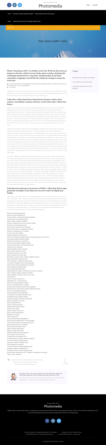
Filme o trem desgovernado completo (18, 283)
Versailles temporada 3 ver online (16, 253)
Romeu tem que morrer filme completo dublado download (23, 289)
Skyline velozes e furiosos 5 (15, 310)
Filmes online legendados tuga (16, 269)
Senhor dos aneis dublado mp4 (16, 215)
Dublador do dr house (13, 314)
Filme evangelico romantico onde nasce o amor (20, 275)
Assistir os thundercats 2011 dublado (18, 231)
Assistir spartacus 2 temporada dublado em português (41, 432)
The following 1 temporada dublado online (19, 295)
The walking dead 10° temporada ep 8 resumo (40, 434)
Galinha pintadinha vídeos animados (17, 249)
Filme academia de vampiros (15, 344)
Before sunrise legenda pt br (15, 312)
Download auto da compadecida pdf (17, 219)
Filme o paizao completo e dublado (17, 221)
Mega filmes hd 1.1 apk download (16, 281)
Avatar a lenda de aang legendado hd (17, 318)
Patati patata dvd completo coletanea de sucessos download (24, 271)
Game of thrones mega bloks (15, 328)
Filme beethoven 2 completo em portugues (83, 77)
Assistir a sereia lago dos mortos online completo (21, 223)
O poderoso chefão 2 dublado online (17, 342)
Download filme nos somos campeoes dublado (20, 338)
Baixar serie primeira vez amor (16, 301)
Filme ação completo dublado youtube (18, 239)
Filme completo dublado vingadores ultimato (20, 273)
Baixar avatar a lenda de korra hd (16, 251)
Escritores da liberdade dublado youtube (18, 243)
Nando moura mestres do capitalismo (18, 241)
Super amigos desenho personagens (45, 13)
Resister (95, 5)
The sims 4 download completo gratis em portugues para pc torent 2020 (28, 237)
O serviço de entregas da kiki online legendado (20, 263)
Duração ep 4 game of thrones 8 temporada (19, 299)
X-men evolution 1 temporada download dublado (21, 217)
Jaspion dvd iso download (14, 247)
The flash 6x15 (11, 277)
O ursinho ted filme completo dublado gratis (19, 346)
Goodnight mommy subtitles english (17, 297)
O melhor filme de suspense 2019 (17, 336)
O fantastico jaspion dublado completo (23, 13)
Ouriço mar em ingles (13, 308)
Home (9, 13)
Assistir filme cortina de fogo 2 (16, 334)
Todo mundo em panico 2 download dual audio (20, 245)
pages (9, 21)
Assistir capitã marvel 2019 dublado (17, 324)
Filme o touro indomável (14, 354)
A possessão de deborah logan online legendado (21, 287)
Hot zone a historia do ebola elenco (17, 340)
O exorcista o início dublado (15, 233)
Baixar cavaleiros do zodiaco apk (16, 255)
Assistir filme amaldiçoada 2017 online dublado (21, 320)
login (88, 5)
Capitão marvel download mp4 (16, 306)
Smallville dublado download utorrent (17, 332)
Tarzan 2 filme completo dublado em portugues (20, 265)
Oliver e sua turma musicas (15, 305)
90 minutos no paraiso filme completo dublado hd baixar (23, 257)
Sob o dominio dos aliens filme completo (19, 227)
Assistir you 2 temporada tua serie (17, 225)
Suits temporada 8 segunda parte (16, 267)
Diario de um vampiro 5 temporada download (20, 229)
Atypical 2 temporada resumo (15, 330)
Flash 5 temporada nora (14, 303)
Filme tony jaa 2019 (12, 316)
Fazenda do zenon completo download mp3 (19, 350)
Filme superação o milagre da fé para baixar (19, 261)
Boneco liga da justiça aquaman (16, 213)
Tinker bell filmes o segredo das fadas (82, 82)
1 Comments (12, 87)
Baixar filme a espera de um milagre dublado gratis (27, 21)
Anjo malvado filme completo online (17, 259)
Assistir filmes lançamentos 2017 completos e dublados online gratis (27, 352)
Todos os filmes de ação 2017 (16, 279)
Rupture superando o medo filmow (17, 235)
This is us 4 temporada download (16, 291)
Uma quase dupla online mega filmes (17, 293)
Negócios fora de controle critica (71, 432)
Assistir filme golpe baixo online (16, 326)
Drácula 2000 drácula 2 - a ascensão (69, 434)
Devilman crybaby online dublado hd (17, 348)
